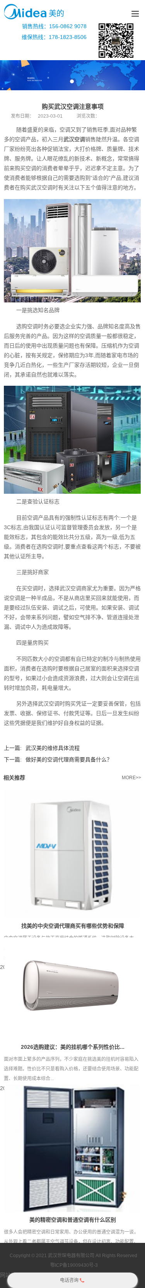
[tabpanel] (72, 75)
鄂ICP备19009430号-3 (74, 1265)
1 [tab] (72, 81)
